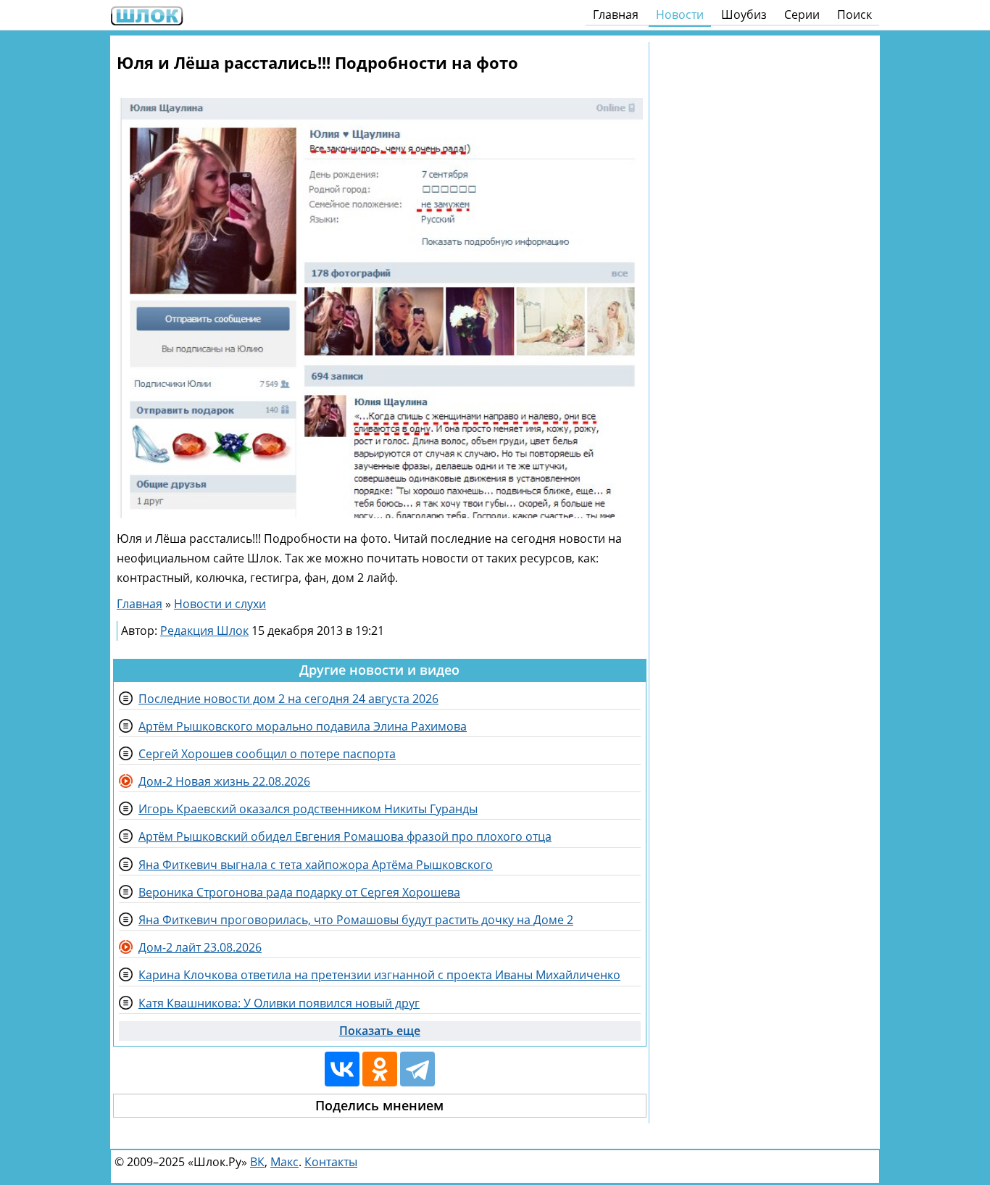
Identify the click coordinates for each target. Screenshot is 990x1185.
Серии (802, 14)
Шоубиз (744, 14)
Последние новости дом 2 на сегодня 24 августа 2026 (288, 699)
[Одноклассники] (379, 1069)
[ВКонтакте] (342, 1069)
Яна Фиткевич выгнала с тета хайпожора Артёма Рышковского (315, 865)
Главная (615, 14)
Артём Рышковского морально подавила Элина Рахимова (302, 726)
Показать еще (379, 1031)
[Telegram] (417, 1069)
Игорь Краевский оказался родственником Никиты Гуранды (308, 809)
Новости (680, 14)
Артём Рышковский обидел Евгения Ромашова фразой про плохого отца (345, 836)
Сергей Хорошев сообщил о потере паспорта (267, 754)
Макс (284, 1162)
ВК (257, 1162)
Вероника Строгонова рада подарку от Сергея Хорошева (299, 892)
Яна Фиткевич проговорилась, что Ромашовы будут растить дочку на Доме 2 (355, 920)
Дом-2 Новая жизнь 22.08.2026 (224, 781)
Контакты (330, 1162)
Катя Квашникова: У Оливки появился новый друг (279, 1003)
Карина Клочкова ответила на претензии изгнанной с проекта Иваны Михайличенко (379, 975)
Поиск (854, 14)
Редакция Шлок (204, 631)
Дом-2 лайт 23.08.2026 (200, 947)
